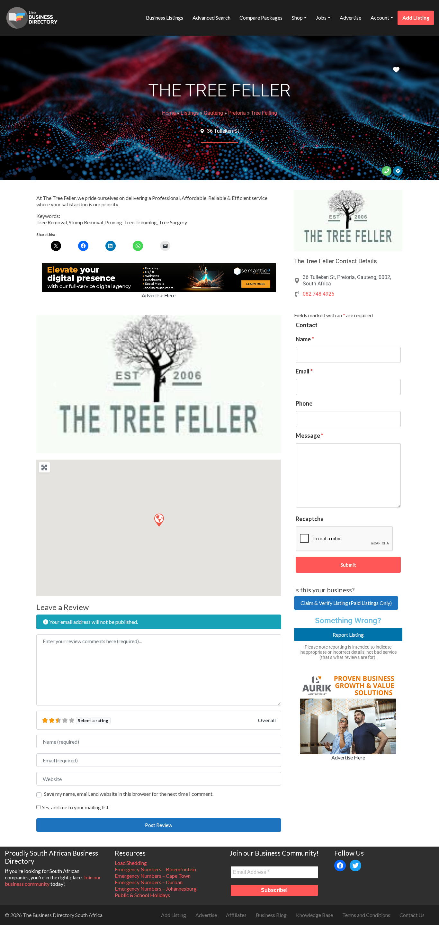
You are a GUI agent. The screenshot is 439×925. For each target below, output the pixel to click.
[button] (54, 384)
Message (309, 435)
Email (304, 371)
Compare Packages (260, 17)
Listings (190, 113)
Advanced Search (211, 17)
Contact (307, 325)
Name (305, 339)
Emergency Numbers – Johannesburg (156, 888)
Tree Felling (264, 113)
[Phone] (386, 171)
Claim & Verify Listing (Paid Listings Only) (346, 603)
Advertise (350, 17)
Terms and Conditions (366, 915)
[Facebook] (340, 865)
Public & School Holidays (142, 895)
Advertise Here (158, 295)
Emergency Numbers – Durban (149, 882)
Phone (304, 403)
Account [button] (380, 17)
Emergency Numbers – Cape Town (153, 876)
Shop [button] (297, 17)
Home (168, 113)
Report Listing (348, 635)
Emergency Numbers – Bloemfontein (155, 869)
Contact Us (412, 915)
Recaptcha (310, 519)
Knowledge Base (314, 915)
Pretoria (237, 113)
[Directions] (398, 171)
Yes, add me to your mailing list (74, 807)
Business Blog (271, 915)
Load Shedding (131, 863)
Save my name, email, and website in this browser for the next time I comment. (128, 794)
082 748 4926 (318, 294)
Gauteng (213, 113)
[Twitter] (355, 865)
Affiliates (236, 915)
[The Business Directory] (31, 17)
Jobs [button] (321, 17)
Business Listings (164, 17)
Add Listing (415, 17)
